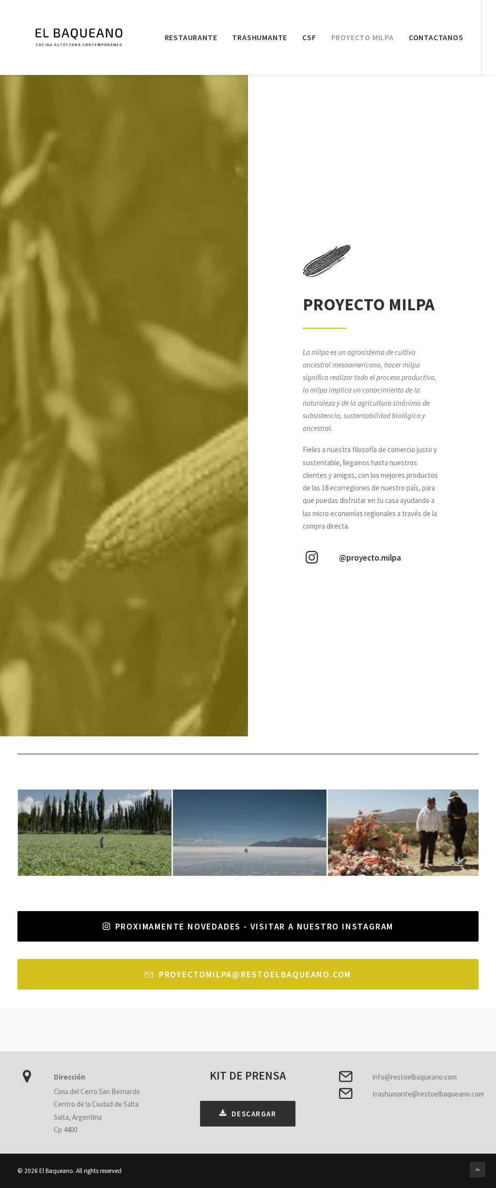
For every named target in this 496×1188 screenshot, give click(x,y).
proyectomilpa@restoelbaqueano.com (255, 974)
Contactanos (436, 37)
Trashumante (259, 37)
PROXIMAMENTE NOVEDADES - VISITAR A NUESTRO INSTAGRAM (254, 926)
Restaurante (191, 37)
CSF (309, 37)
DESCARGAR (254, 1113)
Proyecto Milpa (362, 37)
